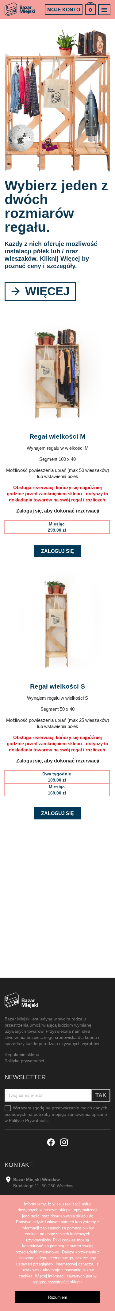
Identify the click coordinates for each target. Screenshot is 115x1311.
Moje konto (63, 9)
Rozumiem (57, 1297)
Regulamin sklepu (22, 1054)
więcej (46, 291)
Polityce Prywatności (28, 1120)
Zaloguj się (57, 551)
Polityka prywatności (24, 1060)
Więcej (70, 258)
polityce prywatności (51, 1282)
